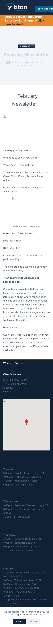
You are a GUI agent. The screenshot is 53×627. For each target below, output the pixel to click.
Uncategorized (26, 46)
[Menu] (48, 7)
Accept (19, 621)
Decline (33, 621)
